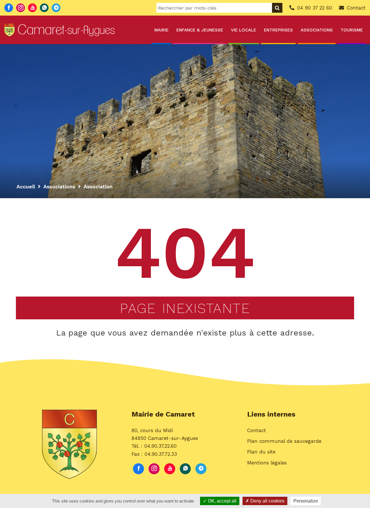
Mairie (161, 30)
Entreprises (278, 30)
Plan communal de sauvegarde (284, 441)
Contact (256, 430)
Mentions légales (267, 463)
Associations (317, 30)
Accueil (25, 186)
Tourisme (352, 30)
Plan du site (261, 452)
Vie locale (243, 30)
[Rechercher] (277, 8)
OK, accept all (221, 500)
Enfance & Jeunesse (199, 30)
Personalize (305, 500)
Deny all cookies (266, 500)
